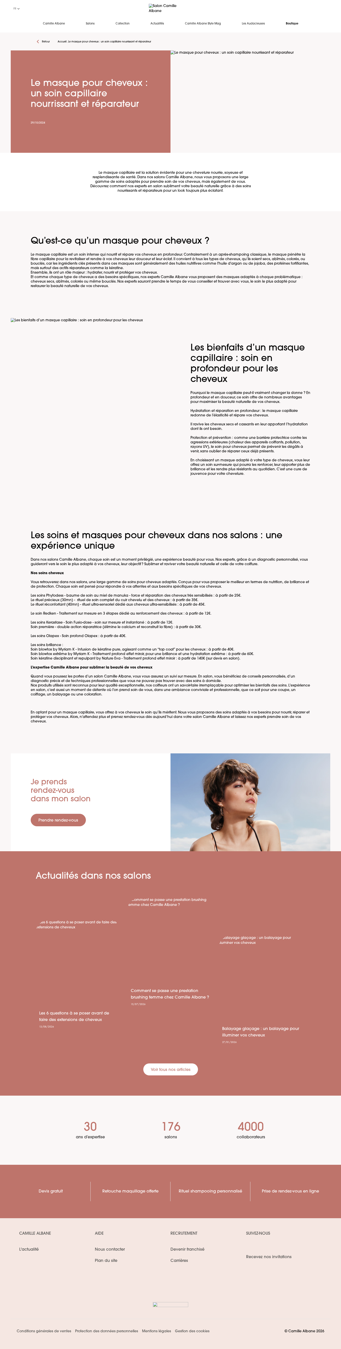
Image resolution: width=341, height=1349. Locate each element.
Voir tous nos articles (170, 1070)
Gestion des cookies (192, 1331)
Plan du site (106, 1261)
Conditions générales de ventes (44, 1331)
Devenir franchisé (187, 1250)
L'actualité (29, 1250)
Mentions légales (156, 1331)
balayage (61, 694)
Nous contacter (110, 1250)
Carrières (179, 1261)
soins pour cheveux (144, 582)
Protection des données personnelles (106, 1331)
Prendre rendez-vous (58, 821)
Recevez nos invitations (269, 1257)
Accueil (62, 41)
